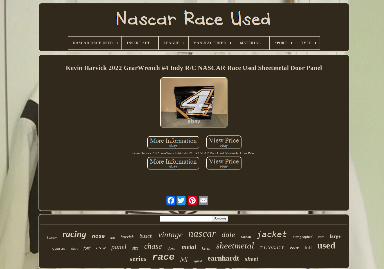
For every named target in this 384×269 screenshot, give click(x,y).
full (308, 247)
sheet (251, 258)
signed (197, 261)
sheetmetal (235, 245)
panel (119, 246)
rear (294, 247)
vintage (170, 234)
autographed (303, 237)
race (163, 257)
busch (146, 236)
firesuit (272, 248)
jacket (272, 234)
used (326, 245)
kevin (206, 248)
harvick (127, 236)
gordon (246, 237)
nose (98, 236)
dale (228, 234)
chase (153, 246)
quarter (58, 248)
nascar (202, 233)
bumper (52, 237)
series (138, 258)
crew (101, 247)
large (335, 236)
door (172, 248)
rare (321, 237)
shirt (74, 248)
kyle (112, 237)
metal (189, 246)
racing (74, 234)
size (135, 248)
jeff (184, 259)
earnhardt (223, 258)
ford (87, 248)
